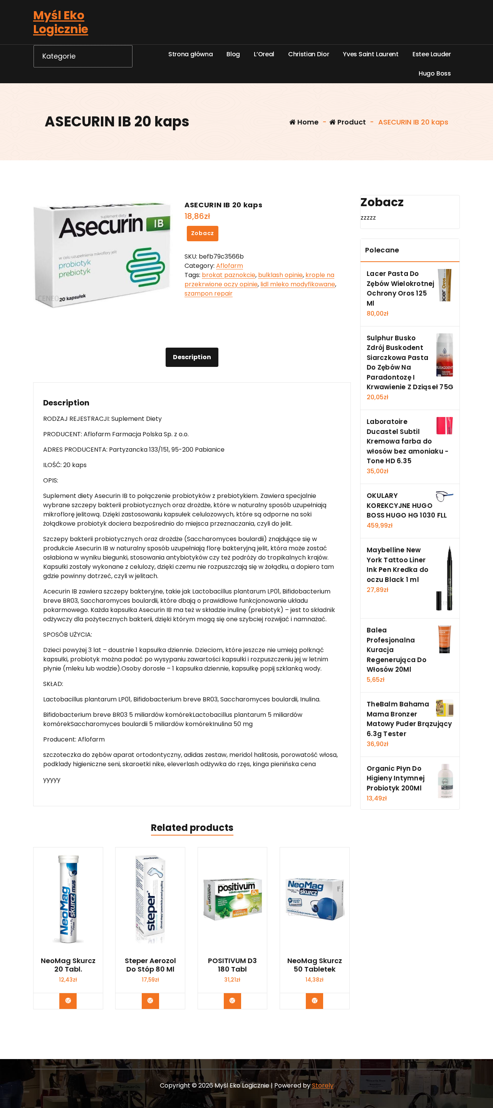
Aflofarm (229, 265)
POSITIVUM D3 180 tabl (232, 965)
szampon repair (208, 293)
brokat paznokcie (228, 275)
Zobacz (203, 233)
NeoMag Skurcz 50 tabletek (314, 965)
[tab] (192, 357)
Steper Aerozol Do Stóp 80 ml (150, 965)
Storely (323, 1085)
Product (351, 122)
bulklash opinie (280, 275)
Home (307, 122)
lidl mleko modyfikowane (297, 284)
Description (192, 357)
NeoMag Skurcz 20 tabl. (68, 965)
